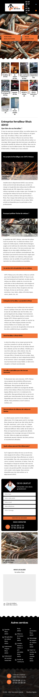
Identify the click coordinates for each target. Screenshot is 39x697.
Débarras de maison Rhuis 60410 (20, 637)
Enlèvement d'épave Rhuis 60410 (8, 650)
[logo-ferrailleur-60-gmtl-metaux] (13, 7)
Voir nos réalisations (9, 38)
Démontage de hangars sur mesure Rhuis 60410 (33, 643)
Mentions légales (31, 692)
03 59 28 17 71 (27, 4)
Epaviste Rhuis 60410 (7, 632)
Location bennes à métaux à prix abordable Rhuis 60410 (20, 650)
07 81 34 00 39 (27, 11)
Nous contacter (29, 38)
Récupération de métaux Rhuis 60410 (8, 640)
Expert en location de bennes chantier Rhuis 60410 (33, 655)
